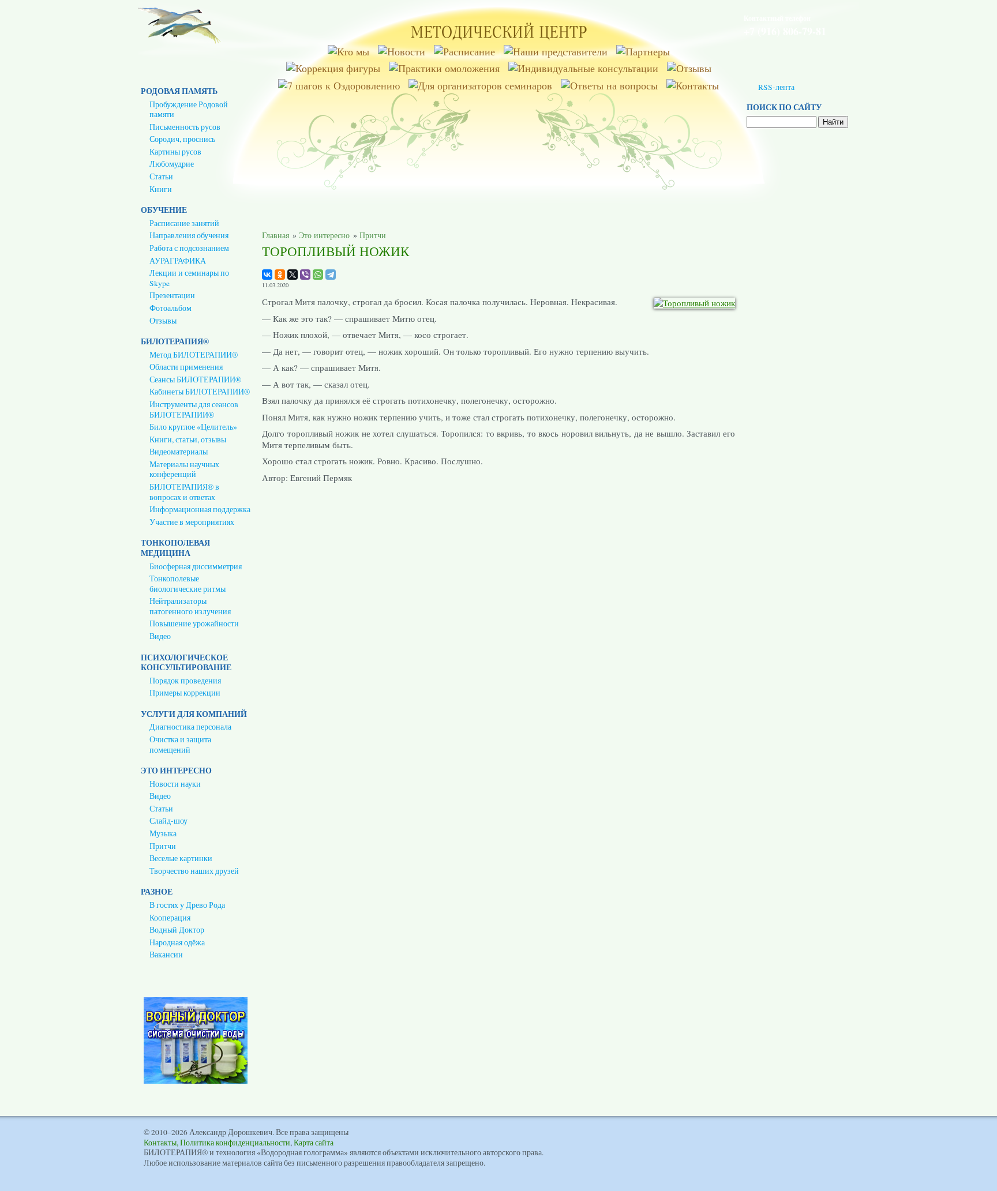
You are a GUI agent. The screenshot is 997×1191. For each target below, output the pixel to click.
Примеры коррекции (184, 692)
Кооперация (169, 917)
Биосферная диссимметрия (195, 566)
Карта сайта (313, 1142)
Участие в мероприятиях (191, 522)
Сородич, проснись (182, 139)
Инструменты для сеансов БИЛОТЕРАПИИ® (193, 409)
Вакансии (166, 954)
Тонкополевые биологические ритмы (187, 583)
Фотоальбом (170, 308)
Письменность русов (184, 127)
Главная (275, 235)
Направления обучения (188, 235)
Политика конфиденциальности (235, 1142)
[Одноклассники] (280, 274)
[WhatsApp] (318, 274)
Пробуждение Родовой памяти (188, 109)
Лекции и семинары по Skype (189, 278)
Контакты (160, 1142)
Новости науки (175, 784)
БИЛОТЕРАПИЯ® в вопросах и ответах (184, 492)
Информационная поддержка (199, 509)
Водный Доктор (176, 930)
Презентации (172, 295)
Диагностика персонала (190, 727)
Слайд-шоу (168, 821)
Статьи (161, 176)
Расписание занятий (184, 223)
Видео (160, 636)
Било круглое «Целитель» (193, 427)
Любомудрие (171, 164)
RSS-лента (776, 87)
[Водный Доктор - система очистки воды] (196, 1081)
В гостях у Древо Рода (187, 905)
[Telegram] (330, 274)
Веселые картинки (180, 858)
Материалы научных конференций (184, 469)
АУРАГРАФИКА (177, 261)
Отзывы (163, 320)
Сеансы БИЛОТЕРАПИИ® (195, 379)
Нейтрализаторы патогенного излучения (190, 606)
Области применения (186, 367)
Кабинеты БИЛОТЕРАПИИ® (199, 391)
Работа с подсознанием (189, 248)
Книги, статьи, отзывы (187, 439)
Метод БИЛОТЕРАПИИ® (193, 355)
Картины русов (175, 151)
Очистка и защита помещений (180, 744)
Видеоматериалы (178, 451)
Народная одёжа (177, 942)
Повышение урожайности (194, 623)
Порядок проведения (185, 680)
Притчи (162, 846)
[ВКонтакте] (267, 274)
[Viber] (305, 274)
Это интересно (324, 235)
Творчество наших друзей (194, 871)
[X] (292, 274)
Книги (160, 189)
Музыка (163, 833)
